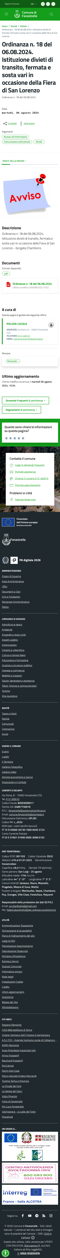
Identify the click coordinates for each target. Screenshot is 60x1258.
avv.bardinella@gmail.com (23, 906)
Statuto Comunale (11, 966)
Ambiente (7, 629)
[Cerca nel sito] (51, 14)
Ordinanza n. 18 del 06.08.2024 (32, 284)
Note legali (7, 976)
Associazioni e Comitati (14, 782)
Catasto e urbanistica (13, 650)
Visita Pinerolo (9, 1096)
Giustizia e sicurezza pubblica (17, 665)
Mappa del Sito (10, 1002)
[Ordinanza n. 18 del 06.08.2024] (8, 284)
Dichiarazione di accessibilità (17, 931)
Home (5, 26)
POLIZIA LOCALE (17, 324)
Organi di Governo (11, 576)
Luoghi (5, 757)
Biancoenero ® (32, 1245)
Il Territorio (7, 762)
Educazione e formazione (15, 660)
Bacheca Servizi (10, 961)
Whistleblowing (10, 1007)
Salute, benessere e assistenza (18, 681)
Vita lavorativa (9, 696)
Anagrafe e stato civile (14, 635)
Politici (5, 607)
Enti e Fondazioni (11, 597)
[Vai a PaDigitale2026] (21, 560)
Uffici (4, 586)
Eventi (5, 751)
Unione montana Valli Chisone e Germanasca (26, 1035)
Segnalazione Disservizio (15, 951)
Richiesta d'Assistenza (13, 956)
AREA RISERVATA (30, 1253)
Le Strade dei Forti (11, 1086)
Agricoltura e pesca (12, 624)
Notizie (23, 26)
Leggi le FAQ (8, 941)
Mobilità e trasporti (12, 675)
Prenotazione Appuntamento (17, 946)
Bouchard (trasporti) (12, 1060)
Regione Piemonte (12, 3)
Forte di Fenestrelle (12, 1101)
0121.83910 (24, 336)
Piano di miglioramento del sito (18, 936)
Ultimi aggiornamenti (13, 992)
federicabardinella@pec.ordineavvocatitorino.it (31, 910)
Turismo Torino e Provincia (15, 1081)
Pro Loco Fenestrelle (13, 1106)
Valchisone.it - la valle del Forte (19, 1112)
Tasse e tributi (9, 713)
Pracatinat (7, 1117)
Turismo (6, 691)
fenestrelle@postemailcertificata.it (27, 810)
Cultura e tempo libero (13, 655)
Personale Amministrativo (15, 602)
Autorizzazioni (9, 645)
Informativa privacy (12, 971)
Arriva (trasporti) (10, 1055)
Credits (5, 987)
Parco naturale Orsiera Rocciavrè (19, 1076)
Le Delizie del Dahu (12, 1091)
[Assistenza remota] (33, 1237)
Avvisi (5, 734)
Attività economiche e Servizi (17, 777)
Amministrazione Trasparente (17, 925)
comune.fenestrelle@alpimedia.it (26, 814)
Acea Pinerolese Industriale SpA (19, 1050)
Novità (14, 26)
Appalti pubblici (10, 640)
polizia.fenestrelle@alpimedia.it (28, 339)
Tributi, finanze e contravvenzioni (19, 686)
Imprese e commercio (13, 670)
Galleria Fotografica (12, 767)
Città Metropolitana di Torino (17, 1030)
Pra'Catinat (8, 1066)
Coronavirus (8, 729)
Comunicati (8, 724)
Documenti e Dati (11, 591)
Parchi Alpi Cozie (10, 1071)
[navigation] (6, 14)
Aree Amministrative (13, 581)
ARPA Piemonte (10, 1045)
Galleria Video (9, 772)
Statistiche (7, 997)
